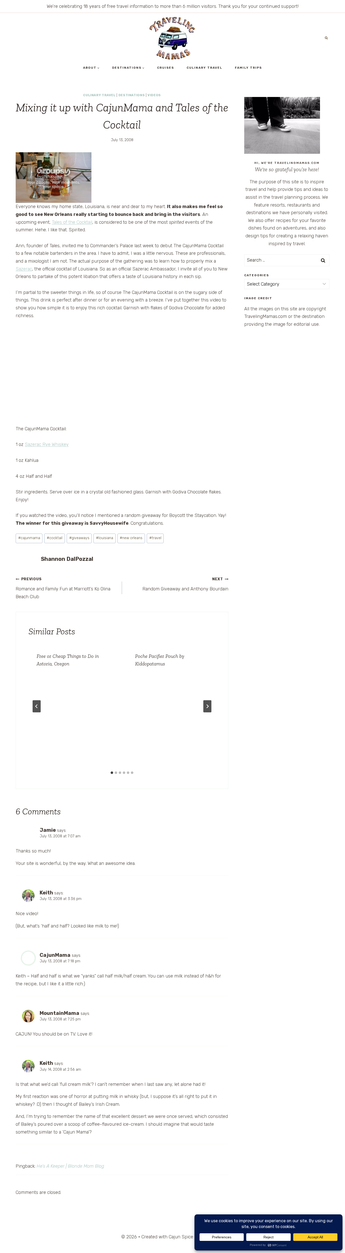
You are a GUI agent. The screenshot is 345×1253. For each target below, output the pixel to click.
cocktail (54, 538)
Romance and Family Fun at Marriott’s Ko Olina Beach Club (63, 588)
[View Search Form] (326, 38)
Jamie (48, 830)
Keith (46, 893)
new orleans (131, 538)
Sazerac (24, 269)
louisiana (104, 538)
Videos (154, 95)
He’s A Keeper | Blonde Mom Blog (70, 1166)
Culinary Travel (204, 67)
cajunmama (29, 538)
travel (155, 538)
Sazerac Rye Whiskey (47, 444)
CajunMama (55, 955)
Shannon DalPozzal (67, 559)
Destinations (131, 95)
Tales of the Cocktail (72, 222)
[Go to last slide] (37, 706)
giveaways (79, 538)
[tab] (112, 772)
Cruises (165, 67)
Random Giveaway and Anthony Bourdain (185, 584)
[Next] (207, 706)
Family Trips (248, 67)
